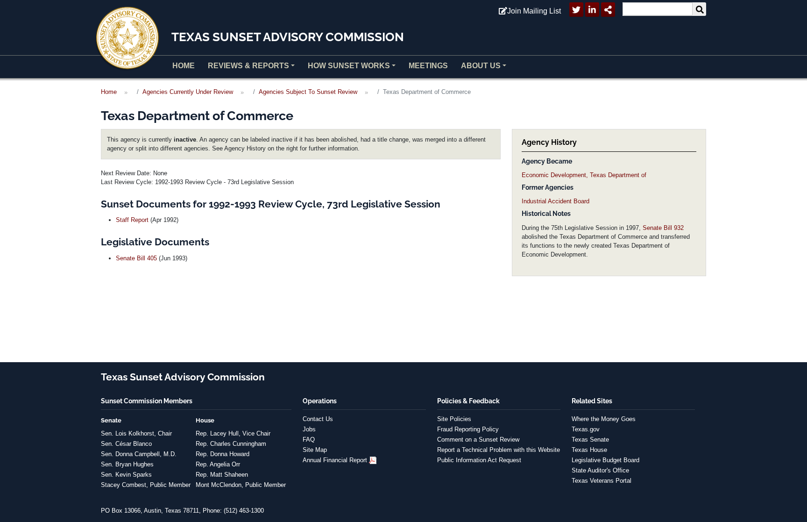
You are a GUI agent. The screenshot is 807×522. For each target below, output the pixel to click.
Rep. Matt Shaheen (222, 474)
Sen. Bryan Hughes (127, 464)
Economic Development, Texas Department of (584, 175)
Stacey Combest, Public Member (146, 484)
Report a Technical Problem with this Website (498, 449)
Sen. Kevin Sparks (126, 474)
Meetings (428, 66)
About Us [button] (481, 66)
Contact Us (318, 418)
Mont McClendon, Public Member (241, 484)
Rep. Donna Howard (222, 454)
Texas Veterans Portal (601, 480)
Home (183, 66)
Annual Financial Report (335, 460)
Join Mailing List (534, 11)
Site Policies (454, 418)
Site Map (315, 449)
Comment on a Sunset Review (478, 439)
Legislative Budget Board (605, 460)
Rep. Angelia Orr (218, 464)
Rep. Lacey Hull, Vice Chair (233, 433)
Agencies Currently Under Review (187, 91)
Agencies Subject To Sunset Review (308, 91)
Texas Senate (590, 439)
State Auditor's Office (600, 470)
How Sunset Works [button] (349, 66)
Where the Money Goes (604, 418)
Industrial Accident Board (555, 201)
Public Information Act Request (479, 460)
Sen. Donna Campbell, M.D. (139, 454)
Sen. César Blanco (126, 443)
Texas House (589, 449)
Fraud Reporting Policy (468, 429)
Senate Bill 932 (663, 227)
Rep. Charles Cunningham (231, 443)
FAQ (309, 439)
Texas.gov (586, 429)
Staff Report (132, 219)
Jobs (309, 429)
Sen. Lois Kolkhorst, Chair (136, 433)
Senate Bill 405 (136, 258)
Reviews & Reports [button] (248, 66)
